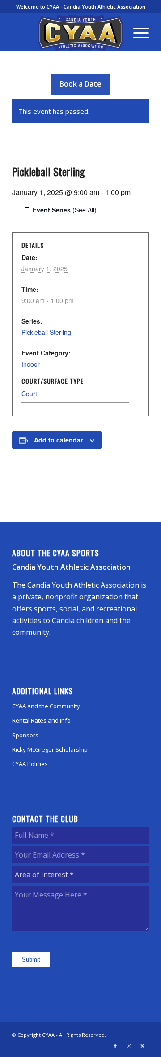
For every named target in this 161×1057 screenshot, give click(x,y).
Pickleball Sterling (46, 332)
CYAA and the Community (46, 706)
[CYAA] (80, 33)
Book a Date (80, 84)
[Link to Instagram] (129, 1046)
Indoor (30, 364)
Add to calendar (58, 439)
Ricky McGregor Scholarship (50, 749)
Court (29, 393)
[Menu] (136, 32)
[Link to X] (142, 1046)
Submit (31, 959)
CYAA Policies (30, 764)
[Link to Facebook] (115, 1046)
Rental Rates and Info (41, 720)
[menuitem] (136, 32)
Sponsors (25, 735)
